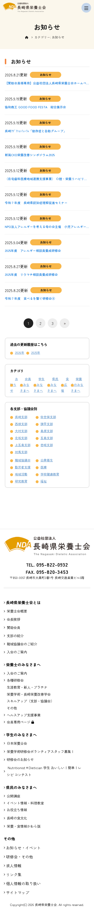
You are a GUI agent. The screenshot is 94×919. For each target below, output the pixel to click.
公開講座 (13, 795)
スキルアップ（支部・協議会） (30, 700)
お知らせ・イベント (23, 848)
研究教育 (21, 481)
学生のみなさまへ (39, 385)
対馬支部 (21, 452)
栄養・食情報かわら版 (23, 826)
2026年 (19, 352)
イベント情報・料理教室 (25, 802)
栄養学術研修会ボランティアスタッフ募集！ (40, 751)
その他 (12, 707)
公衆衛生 (46, 460)
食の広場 (65, 385)
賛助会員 (13, 627)
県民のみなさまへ (52, 385)
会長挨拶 (13, 619)
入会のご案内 (17, 651)
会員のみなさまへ (25, 385)
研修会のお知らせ (20, 759)
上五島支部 (23, 445)
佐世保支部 (48, 417)
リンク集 (13, 874)
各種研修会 (15, 680)
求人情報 (13, 865)
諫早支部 (46, 424)
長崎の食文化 (17, 817)
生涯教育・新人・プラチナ (27, 687)
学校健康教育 (49, 474)
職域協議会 (23, 460)
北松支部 (21, 438)
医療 (43, 467)
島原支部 (46, 431)
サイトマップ (17, 892)
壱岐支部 (46, 445)
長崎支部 (21, 417)
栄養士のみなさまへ (77, 385)
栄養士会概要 (17, 610)
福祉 (43, 481)
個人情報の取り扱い (23, 883)
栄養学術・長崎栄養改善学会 (29, 694)
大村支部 (21, 431)
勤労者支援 (23, 467)
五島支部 (46, 438)
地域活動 (21, 474)
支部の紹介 (15, 635)
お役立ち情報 (17, 809)
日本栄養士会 (17, 743)
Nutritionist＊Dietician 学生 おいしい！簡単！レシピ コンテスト (44, 771)
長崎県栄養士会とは (23, 602)
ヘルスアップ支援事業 (23, 714)
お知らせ (14, 385)
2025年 (35, 352)
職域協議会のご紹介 (22, 643)
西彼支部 (21, 424)
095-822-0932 (51, 564)
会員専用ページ (19, 721)
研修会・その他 (19, 857)
